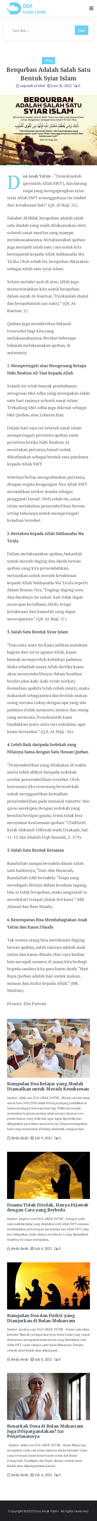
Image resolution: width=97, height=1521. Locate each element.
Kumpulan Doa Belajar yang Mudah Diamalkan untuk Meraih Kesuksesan (48, 1086)
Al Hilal (30, 218)
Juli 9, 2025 (43, 1138)
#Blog (48, 60)
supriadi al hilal (32, 85)
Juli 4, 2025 (43, 1248)
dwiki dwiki (19, 1138)
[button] (91, 8)
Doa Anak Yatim (37, 176)
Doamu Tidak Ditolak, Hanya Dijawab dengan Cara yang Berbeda (47, 1207)
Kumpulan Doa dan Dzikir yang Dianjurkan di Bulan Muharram (41, 1318)
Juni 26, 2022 (61, 85)
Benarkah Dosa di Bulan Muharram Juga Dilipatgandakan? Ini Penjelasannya (45, 1431)
